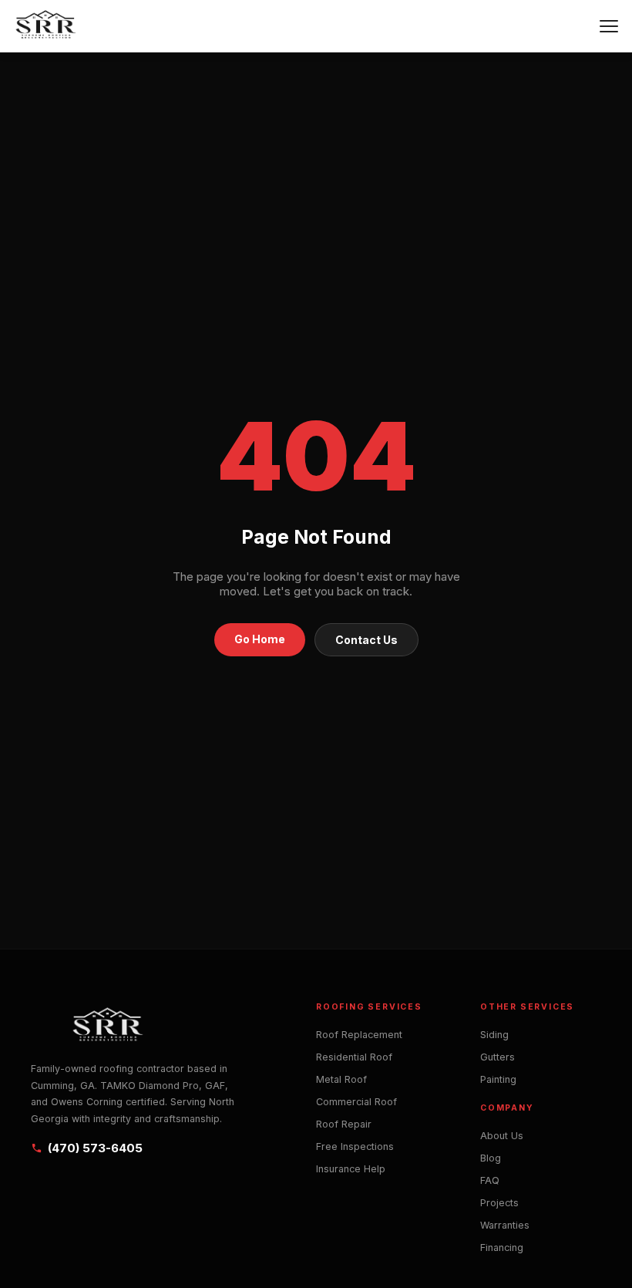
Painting (498, 1079)
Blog (490, 1158)
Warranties (504, 1225)
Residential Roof (354, 1057)
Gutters (497, 1057)
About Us (501, 1135)
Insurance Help (350, 1169)
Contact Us (366, 639)
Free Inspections (355, 1146)
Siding (494, 1034)
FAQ (489, 1180)
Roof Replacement (359, 1034)
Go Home (259, 639)
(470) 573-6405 (95, 1148)
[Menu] (609, 26)
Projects (499, 1203)
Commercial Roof (356, 1102)
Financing (501, 1247)
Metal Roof (341, 1079)
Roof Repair (343, 1124)
